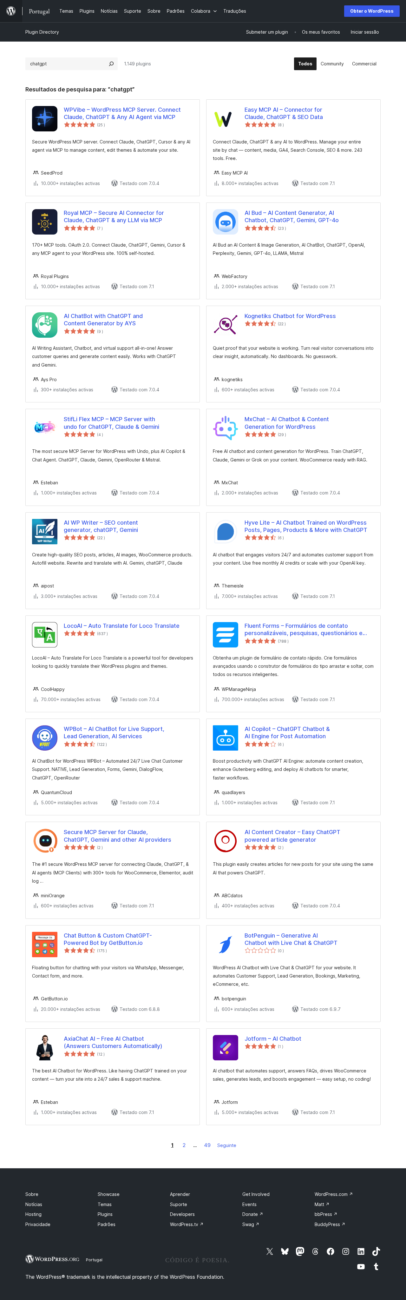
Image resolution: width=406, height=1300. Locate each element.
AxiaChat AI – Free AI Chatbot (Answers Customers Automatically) (113, 1042)
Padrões (106, 1224)
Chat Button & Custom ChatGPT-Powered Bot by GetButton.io (108, 939)
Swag (250, 1224)
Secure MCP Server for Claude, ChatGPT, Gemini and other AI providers (117, 836)
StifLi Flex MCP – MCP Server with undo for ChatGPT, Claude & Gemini (111, 423)
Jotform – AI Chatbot (273, 1038)
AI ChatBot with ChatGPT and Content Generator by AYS (103, 320)
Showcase (109, 1194)
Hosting (33, 1214)
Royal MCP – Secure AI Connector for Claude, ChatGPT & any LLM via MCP (114, 216)
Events (249, 1204)
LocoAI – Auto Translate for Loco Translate (122, 625)
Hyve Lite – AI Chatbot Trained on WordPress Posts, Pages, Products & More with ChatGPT (306, 526)
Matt (322, 1204)
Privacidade (37, 1224)
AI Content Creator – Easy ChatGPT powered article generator (292, 836)
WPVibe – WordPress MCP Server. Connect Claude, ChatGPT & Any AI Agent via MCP (122, 113)
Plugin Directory (42, 32)
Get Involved (256, 1194)
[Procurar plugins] (111, 63)
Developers (182, 1214)
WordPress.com (334, 1194)
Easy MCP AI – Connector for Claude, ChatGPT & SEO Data (284, 113)
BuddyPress (330, 1224)
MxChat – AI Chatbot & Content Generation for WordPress (287, 423)
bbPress (326, 1214)
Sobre (31, 1194)
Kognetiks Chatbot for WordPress (290, 316)
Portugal (94, 1259)
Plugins (105, 1214)
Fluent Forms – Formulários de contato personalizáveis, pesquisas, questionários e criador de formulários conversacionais (304, 629)
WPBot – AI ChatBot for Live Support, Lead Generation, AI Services (114, 733)
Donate (252, 1214)
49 (207, 1145)
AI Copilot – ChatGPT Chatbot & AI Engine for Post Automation (287, 733)
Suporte (178, 1204)
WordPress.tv (187, 1224)
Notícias (33, 1204)
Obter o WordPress (372, 11)
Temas (105, 1204)
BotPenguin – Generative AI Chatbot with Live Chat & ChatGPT (291, 939)
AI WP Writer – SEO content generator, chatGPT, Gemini (101, 526)
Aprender (180, 1194)
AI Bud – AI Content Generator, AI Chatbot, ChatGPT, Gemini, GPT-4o (292, 216)
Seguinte (226, 1145)
